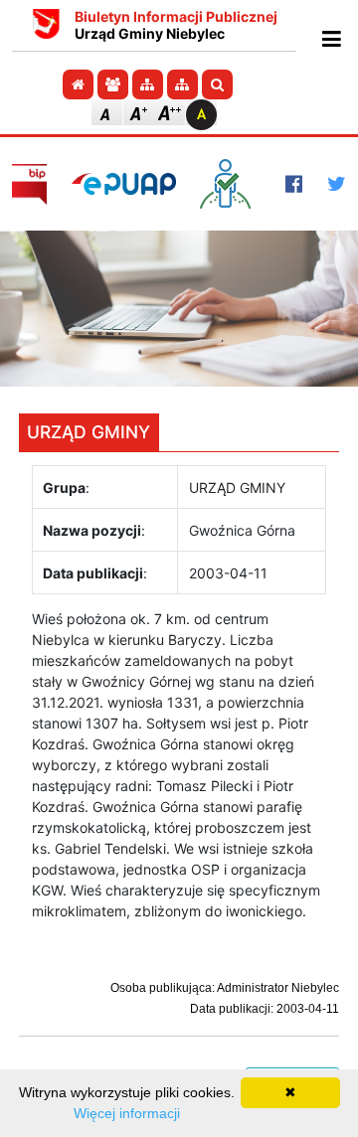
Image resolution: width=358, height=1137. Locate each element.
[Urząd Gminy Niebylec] (46, 26)
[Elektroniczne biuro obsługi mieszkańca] (230, 184)
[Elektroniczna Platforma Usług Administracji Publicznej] (124, 183)
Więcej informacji (127, 1113)
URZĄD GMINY (88, 431)
